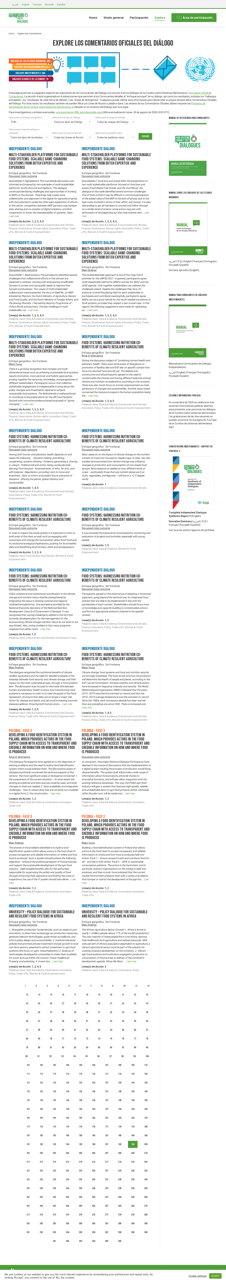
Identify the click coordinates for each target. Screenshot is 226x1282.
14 (39, 994)
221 (28, 1170)
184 (67, 1135)
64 (111, 1029)
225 (80, 1170)
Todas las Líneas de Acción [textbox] (69, 137)
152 (41, 1109)
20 (111, 994)
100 (147, 1056)
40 (87, 1012)
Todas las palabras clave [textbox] (110, 137)
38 (63, 1012)
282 (41, 1223)
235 (80, 1179)
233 (54, 1179)
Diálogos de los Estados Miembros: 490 (30, 61)
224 (67, 1170)
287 (106, 1223)
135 (80, 1091)
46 (27, 1021)
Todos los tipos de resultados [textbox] (26, 137)
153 (54, 1109)
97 (110, 1056)
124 (67, 1082)
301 (54, 1241)
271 (28, 1214)
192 (41, 1144)
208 (119, 1153)
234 (67, 1179)
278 (119, 1214)
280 (145, 1214)
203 (54, 1153)
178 (119, 1126)
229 (132, 1170)
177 (106, 1126)
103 (54, 1065)
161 (28, 1117)
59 (51, 1029)
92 (50, 1056)
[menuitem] (93, 17)
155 (80, 1109)
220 (145, 1161)
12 (148, 985)
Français (198, 261)
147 (106, 1100)
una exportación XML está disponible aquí (79, 112)
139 (132, 1091)
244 (67, 1188)
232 (41, 1179)
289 (132, 1223)
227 (106, 1170)
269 (132, 1205)
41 (99, 1012)
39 (75, 1012)
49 (63, 1021)
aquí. (171, 427)
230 (145, 1170)
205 (80, 1153)
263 (54, 1205)
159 (132, 1109)
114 (67, 1073)
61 (75, 1029)
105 (80, 1065)
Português (210, 261)
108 (119, 1065)
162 (41, 1117)
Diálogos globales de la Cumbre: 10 (30, 79)
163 (54, 1117)
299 (132, 1232)
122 (41, 1082)
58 (39, 1029)
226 (93, 1170)
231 (28, 1179)
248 (119, 1188)
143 (54, 1100)
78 (147, 1038)
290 (145, 1223)
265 (80, 1205)
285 (80, 1223)
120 (145, 1073)
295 (80, 1232)
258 (119, 1197)
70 (51, 1038)
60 (63, 1029)
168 (119, 1117)
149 (132, 1100)
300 (145, 1232)
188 (119, 1135)
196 (93, 1144)
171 (28, 1126)
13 (27, 994)
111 (28, 1073)
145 (80, 1100)
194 (67, 1144)
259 (132, 1197)
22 (135, 994)
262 (41, 1205)
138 (119, 1091)
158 (119, 1109)
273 (54, 1214)
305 (106, 1241)
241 (28, 1188)
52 (99, 1021)
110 (145, 1065)
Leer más (14, 216)
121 (28, 1082)
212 (41, 1161)
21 (123, 994)
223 (54, 1170)
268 (119, 1205)
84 (87, 1047)
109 (132, 1065)
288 (119, 1223)
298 (119, 1232)
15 (51, 994)
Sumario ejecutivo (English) (184, 270)
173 (54, 1126)
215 (80, 1161)
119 (132, 1073)
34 (147, 1003)
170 (145, 1117)
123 (54, 1082)
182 (41, 1135)
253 (54, 1197)
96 (98, 1056)
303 (80, 1241)
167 (106, 1117)
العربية (196, 521)
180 (145, 1126)
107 (106, 1065)
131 (28, 1091)
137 (106, 1091)
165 (80, 1117)
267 (106, 1205)
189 (132, 1135)
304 (93, 1241)
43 (123, 1012)
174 (67, 1126)
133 (54, 1091)
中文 (179, 261)
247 (106, 1188)
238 (119, 1179)
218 (119, 1161)
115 (80, 1073)
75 (111, 1038)
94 (74, 1056)
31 (111, 1003)
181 (28, 1135)
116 (93, 1073)
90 (26, 1056)
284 (67, 1223)
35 (27, 1012)
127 (106, 1082)
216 (93, 1161)
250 (145, 1188)
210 (145, 1153)
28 (75, 1003)
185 (80, 1135)
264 (67, 1205)
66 (135, 1029)
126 (93, 1082)
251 (28, 1197)
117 (106, 1073)
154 (67, 1109)
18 (87, 994)
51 (87, 1021)
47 (39, 1021)
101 (28, 1065)
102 (41, 1065)
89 (147, 1047)
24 (27, 1003)
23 (147, 994)
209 (132, 1153)
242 (41, 1188)
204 (67, 1153)
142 (41, 1100)
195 (80, 1144)
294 (67, 1232)
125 (80, 1082)
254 (67, 1197)
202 (41, 1153)
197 (106, 1144)
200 (145, 1144)
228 (119, 1170)
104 (67, 1065)
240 (145, 1179)
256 (93, 1197)
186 (93, 1135)
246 (93, 1188)
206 (93, 1153)
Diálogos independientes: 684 (30, 73)
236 (93, 1179)
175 (80, 1126)
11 (136, 985)
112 (41, 1073)
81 (51, 1047)
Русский (184, 524)
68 (27, 1038)
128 (119, 1082)
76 (123, 1038)
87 (123, 1047)
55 (135, 1021)
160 (145, 1109)
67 (147, 1029)
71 (63, 1038)
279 (132, 1214)
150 (145, 1100)
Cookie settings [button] (198, 1276)
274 (67, 1214)
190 (145, 1135)
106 (93, 1065)
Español (184, 264)
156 (93, 1109)
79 (27, 1047)
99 (134, 1056)
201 (28, 1153)
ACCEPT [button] (215, 1276)
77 (135, 1038)
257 (106, 1197)
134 (67, 1091)
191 (28, 1144)
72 (75, 1038)
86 (111, 1047)
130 (145, 1082)
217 (106, 1161)
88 (135, 1047)
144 (67, 1100)
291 (28, 1232)
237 (106, 1179)
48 (51, 1021)
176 (93, 1126)
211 (28, 1161)
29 (87, 1003)
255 (80, 1197)
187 (106, 1135)
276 (93, 1214)
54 (123, 1021)
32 (123, 1003)
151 (28, 1109)
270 (145, 1205)
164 (67, 1117)
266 (93, 1205)
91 (38, 1056)
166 (93, 1117)
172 (41, 1126)
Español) (195, 524)
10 (124, 985)
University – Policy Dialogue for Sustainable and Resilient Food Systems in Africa (42, 914)
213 (54, 1161)
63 (99, 1029)
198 (119, 1144)
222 (41, 1170)
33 (135, 1003)
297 (106, 1232)
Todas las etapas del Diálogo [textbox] (113, 122)
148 (119, 1100)
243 (54, 1188)
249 (132, 1188)
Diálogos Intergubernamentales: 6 (32, 67)
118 (119, 1073)
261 (28, 1205)
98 (122, 1056)
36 (39, 1012)
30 (99, 1003)
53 (111, 1021)
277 (106, 1214)
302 (67, 1241)
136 (93, 1091)
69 (39, 1038)
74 (99, 1038)
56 (147, 1021)
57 (27, 1029)
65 (123, 1029)
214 (67, 1161)
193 (54, 1144)
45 (147, 1012)
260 (145, 1197)
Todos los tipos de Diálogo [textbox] (68, 122)
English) (196, 516)
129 (132, 1082)
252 (41, 1197)
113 (54, 1073)
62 (87, 1029)
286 (93, 1223)
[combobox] (29, 122)
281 (28, 1223)
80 (39, 1047)
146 (93, 1100)
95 (86, 1056)
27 (63, 1003)
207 (106, 1153)
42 (111, 1012)
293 (54, 1232)
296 (93, 1232)
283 (54, 1223)
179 (132, 1126)
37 (51, 1012)
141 (28, 1100)
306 (119, 1241)
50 (75, 1021)
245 (80, 1188)
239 (132, 1179)
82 (63, 1047)
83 (75, 1047)
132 (41, 1091)
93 (62, 1056)
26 (51, 1003)
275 (80, 1214)
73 (87, 1038)
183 (54, 1135)
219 (132, 1161)
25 (39, 1003)
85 (99, 1047)
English (188, 261)
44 (135, 1012)
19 (99, 994)
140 (145, 1091)
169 (132, 1117)
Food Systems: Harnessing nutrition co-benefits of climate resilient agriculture (113, 345)
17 (75, 994)
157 (106, 1109)
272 (41, 1214)
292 (41, 1232)
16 (63, 994)
